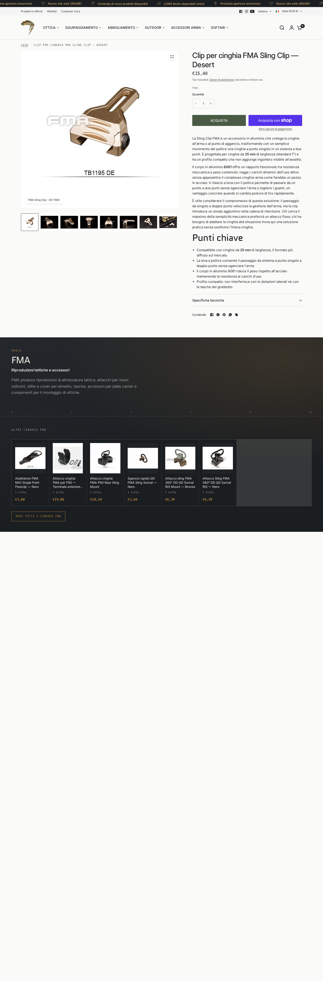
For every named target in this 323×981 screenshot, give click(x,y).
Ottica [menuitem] (49, 27)
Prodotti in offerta (32, 11)
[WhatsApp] (230, 314)
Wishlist (52, 11)
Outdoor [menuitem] (153, 27)
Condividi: (199, 314)
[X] (218, 314)
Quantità (198, 94)
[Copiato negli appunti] (236, 314)
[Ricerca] (282, 28)
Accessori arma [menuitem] (186, 27)
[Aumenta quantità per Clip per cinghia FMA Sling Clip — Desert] (210, 103)
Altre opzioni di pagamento (275, 129)
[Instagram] (246, 11)
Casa (24, 45)
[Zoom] (172, 56)
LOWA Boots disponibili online (173, 3)
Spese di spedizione (221, 79)
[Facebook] (241, 11)
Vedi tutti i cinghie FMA (38, 516)
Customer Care (70, 11)
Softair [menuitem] (218, 27)
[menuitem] (33, 11)
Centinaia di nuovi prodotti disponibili (112, 3)
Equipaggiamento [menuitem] (81, 27)
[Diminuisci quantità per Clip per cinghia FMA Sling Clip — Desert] (196, 103)
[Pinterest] (224, 314)
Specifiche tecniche (208, 300)
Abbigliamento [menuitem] (121, 27)
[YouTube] (252, 11)
